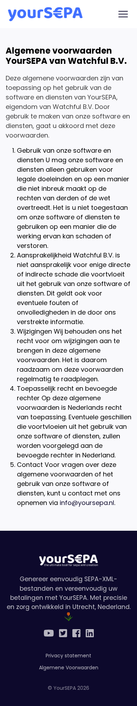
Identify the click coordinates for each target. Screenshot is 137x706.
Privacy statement (68, 655)
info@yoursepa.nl (87, 502)
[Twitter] (63, 633)
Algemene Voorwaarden (68, 667)
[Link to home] (45, 14)
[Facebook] (76, 633)
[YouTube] (49, 633)
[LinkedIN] (90, 633)
